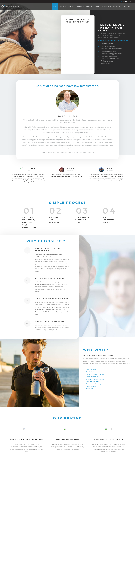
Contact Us (117, 6)
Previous (62, 188)
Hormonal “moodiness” (109, 56)
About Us (63, 6)
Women (96, 6)
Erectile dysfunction (108, 46)
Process (89, 6)
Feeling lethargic (107, 61)
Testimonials (106, 6)
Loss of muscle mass (108, 51)
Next (67, 188)
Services (71, 6)
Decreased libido (107, 44)
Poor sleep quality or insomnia (111, 49)
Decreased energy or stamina (111, 54)
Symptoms (80, 6)
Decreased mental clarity (110, 58)
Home (55, 6)
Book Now (127, 6)
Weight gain (105, 63)
